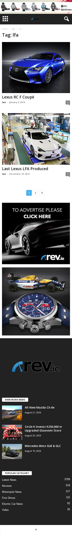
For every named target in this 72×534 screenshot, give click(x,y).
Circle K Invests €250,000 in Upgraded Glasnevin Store (43, 428)
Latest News (9, 479)
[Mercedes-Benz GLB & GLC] (12, 451)
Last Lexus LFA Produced (25, 168)
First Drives (8, 497)
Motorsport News (12, 491)
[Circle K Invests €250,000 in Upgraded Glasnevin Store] (12, 432)
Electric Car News (12, 503)
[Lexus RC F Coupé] (36, 67)
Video (5, 509)
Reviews (7, 485)
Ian (4, 102)
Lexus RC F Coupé (18, 97)
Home (4, 28)
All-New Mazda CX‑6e (39, 407)
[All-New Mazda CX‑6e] (12, 413)
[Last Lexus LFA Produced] (36, 139)
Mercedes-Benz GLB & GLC (43, 446)
